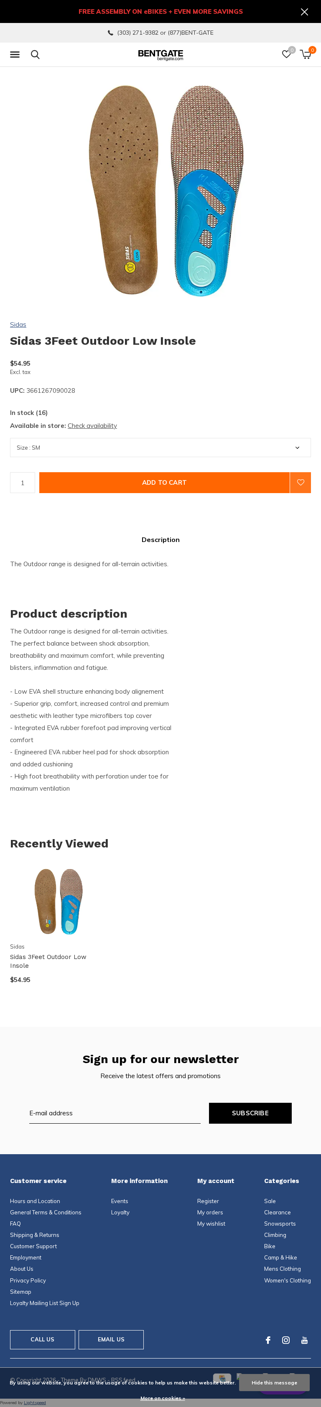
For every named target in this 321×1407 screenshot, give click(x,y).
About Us (21, 1268)
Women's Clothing (287, 1280)
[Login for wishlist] (300, 482)
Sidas (18, 324)
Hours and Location (35, 1201)
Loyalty (120, 1212)
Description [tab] (161, 539)
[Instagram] (286, 1340)
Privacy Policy (28, 1280)
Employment (25, 1257)
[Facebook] (268, 1340)
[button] (16, 55)
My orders (210, 1212)
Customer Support (33, 1246)
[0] (305, 54)
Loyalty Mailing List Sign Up (44, 1303)
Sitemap (20, 1291)
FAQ (15, 1223)
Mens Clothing (282, 1268)
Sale (270, 1201)
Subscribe (250, 1113)
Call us (42, 1339)
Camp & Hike (280, 1257)
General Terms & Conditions (46, 1212)
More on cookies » (162, 1398)
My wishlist (211, 1223)
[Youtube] (304, 1340)
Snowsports (280, 1223)
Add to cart (164, 482)
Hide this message (274, 1382)
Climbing (275, 1234)
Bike (269, 1246)
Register (208, 1201)
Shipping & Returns (34, 1234)
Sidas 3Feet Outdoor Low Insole (48, 961)
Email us (111, 1339)
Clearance (277, 1212)
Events (119, 1201)
